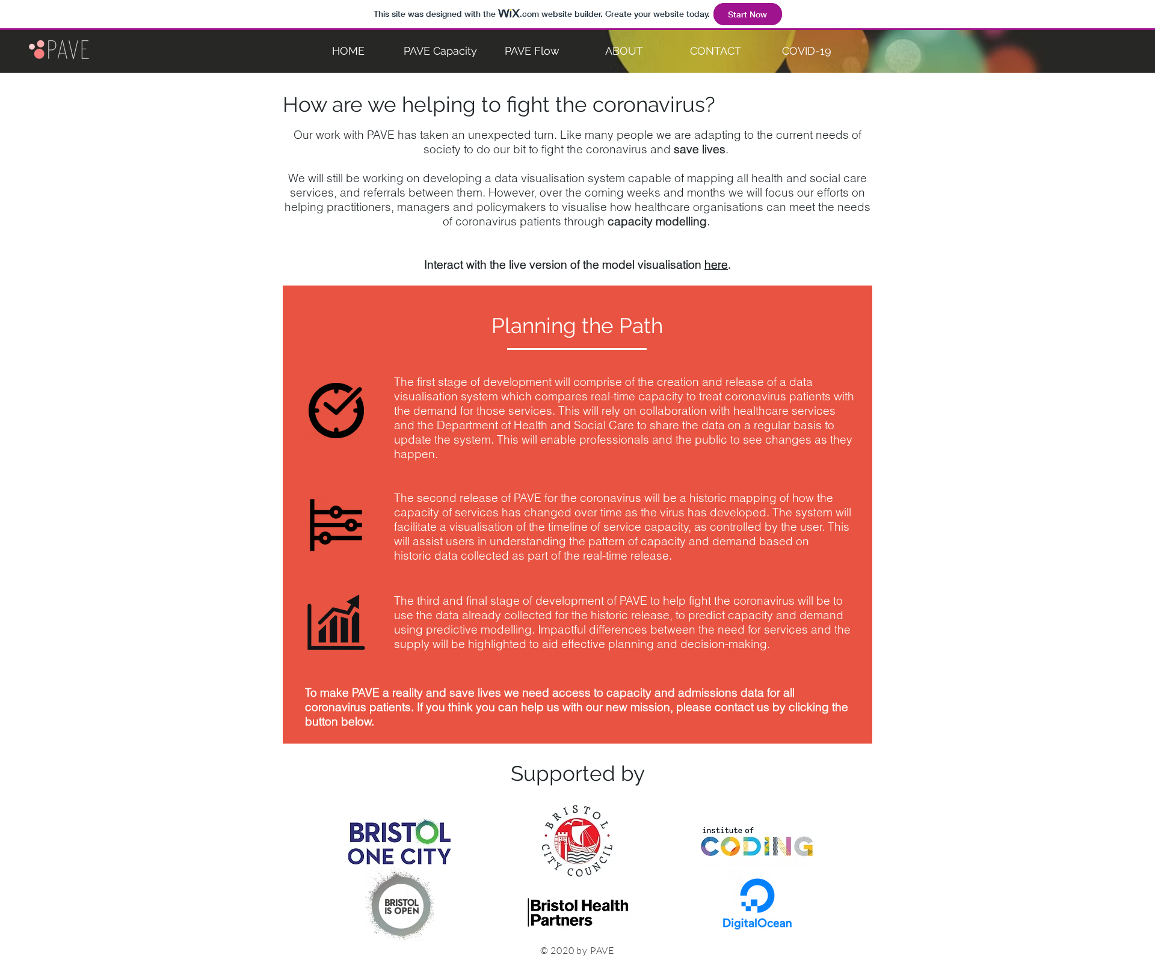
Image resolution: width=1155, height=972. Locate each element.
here (716, 264)
